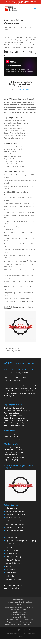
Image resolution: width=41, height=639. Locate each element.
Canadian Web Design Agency (16, 27)
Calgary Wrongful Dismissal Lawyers (17, 133)
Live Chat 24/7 (10, 566)
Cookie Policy (10, 576)
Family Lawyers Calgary (12, 126)
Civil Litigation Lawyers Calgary (15, 135)
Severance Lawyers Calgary (15, 511)
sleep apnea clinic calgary (13, 156)
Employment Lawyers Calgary (14, 121)
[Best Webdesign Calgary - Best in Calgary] (20, 326)
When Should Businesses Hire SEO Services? (19, 302)
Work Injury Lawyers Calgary (15, 524)
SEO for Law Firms (12, 553)
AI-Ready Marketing (12, 537)
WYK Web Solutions (13, 634)
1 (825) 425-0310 (23, 90)
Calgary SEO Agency (11, 159)
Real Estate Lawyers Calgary (14, 138)
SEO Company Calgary (12, 351)
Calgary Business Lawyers (13, 128)
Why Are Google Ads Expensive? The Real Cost (20, 261)
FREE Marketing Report (14, 563)
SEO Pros (9, 547)
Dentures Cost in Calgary (13, 147)
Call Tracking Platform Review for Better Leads (20, 203)
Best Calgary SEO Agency (13, 348)
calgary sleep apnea (11, 154)
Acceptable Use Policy (13, 579)
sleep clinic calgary (10, 151)
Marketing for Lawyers (13, 550)
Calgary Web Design (13, 560)
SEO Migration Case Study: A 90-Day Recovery (20, 212)
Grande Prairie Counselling (13, 161)
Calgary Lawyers (11, 508)
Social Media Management (15, 544)
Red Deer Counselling (11, 164)
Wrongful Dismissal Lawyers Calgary (17, 123)
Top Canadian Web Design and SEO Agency (21, 541)
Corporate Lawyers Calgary (15, 530)
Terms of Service (11, 573)
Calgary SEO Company (13, 557)
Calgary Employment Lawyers (14, 131)
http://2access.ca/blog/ (20, 53)
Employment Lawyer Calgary (15, 527)
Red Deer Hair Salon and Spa (14, 166)
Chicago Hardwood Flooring (13, 149)
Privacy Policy (10, 570)
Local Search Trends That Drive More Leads (19, 298)
